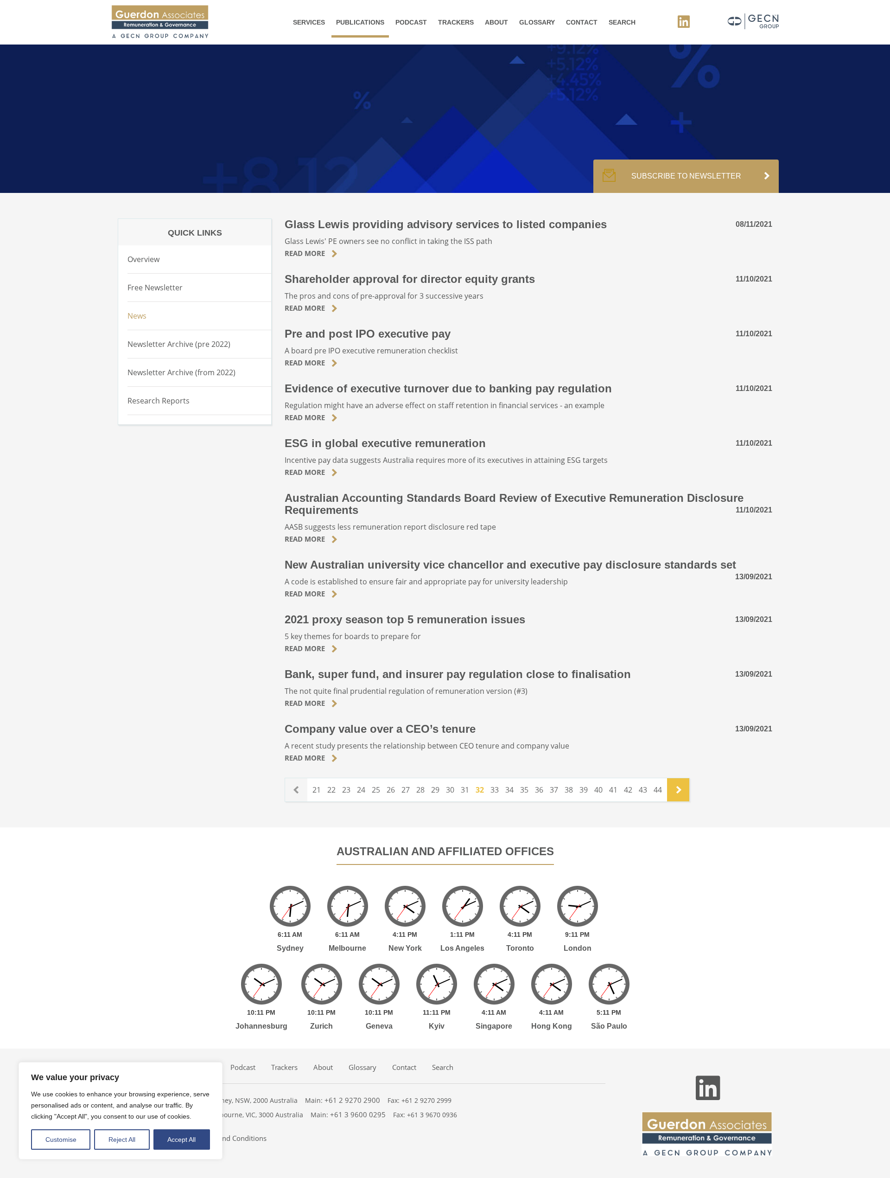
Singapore (494, 1026)
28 (420, 790)
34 (509, 790)
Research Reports (158, 401)
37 (554, 790)
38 (569, 790)
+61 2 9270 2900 (352, 1100)
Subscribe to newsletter (686, 176)
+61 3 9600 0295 (358, 1114)
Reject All (121, 1139)
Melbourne (347, 948)
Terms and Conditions (232, 1138)
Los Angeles (462, 948)
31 (465, 790)
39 (583, 790)
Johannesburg (261, 1026)
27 (405, 790)
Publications (360, 22)
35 (524, 790)
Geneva (379, 1026)
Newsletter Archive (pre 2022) (178, 344)
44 (658, 790)
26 (391, 790)
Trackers (456, 22)
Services (309, 22)
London (577, 948)
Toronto (520, 948)
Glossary (537, 22)
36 (539, 790)
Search (622, 22)
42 (628, 790)
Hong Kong (551, 1026)
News (136, 316)
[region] (120, 1110)
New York (405, 948)
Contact (582, 22)
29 (435, 790)
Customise (60, 1139)
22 (331, 790)
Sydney (290, 948)
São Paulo (609, 1026)
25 (376, 790)
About (496, 22)
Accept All (181, 1139)
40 (598, 790)
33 (494, 790)
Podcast (411, 22)
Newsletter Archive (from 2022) (181, 372)
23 (346, 790)
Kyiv (437, 1026)
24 (361, 790)
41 (613, 790)
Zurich (321, 1026)
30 (450, 790)
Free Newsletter (155, 287)
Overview (143, 259)
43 (643, 790)
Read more (306, 253)
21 (316, 790)
